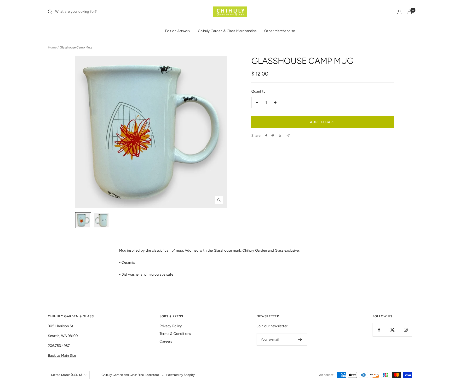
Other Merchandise (279, 31)
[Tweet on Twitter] (280, 135)
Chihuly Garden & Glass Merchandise (227, 31)
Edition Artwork (177, 31)
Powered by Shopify (180, 375)
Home (52, 47)
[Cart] (409, 12)
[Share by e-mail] (288, 135)
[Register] (300, 339)
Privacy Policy (171, 326)
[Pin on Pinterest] (272, 135)
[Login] (399, 12)
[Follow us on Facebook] (379, 329)
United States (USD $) (66, 375)
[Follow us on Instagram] (405, 329)
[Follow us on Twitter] (392, 329)
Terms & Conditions (175, 334)
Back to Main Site (62, 355)
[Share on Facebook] (266, 135)
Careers (166, 341)
